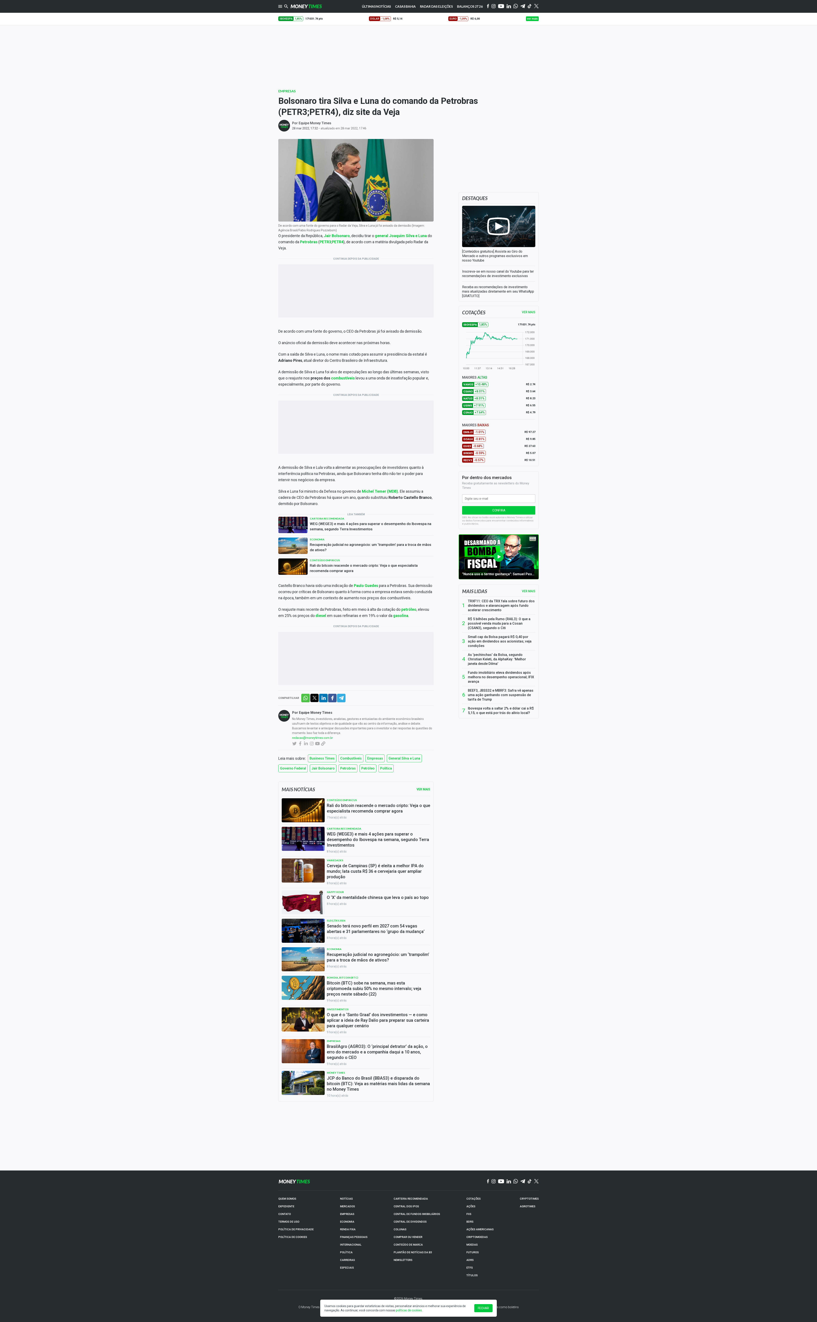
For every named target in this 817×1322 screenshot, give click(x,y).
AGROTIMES (527, 1206)
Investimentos (338, 1009)
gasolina (400, 615)
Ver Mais (423, 789)
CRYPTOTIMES (529, 1198)
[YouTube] (501, 6)
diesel (321, 615)
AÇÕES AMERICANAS (480, 1229)
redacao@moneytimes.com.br (312, 738)
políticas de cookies (409, 1310)
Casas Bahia (405, 6)
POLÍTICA (346, 1252)
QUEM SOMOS (287, 1198)
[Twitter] (536, 6)
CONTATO (284, 1214)
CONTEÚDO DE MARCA (408, 1244)
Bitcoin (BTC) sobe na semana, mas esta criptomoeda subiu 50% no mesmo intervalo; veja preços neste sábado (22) (374, 988)
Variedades (335, 860)
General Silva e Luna (404, 758)
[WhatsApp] (515, 6)
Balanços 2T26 (470, 6)
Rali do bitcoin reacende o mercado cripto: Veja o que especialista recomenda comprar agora (364, 568)
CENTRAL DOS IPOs (406, 1206)
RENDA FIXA (348, 1229)
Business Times (322, 758)
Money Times (336, 1072)
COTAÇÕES (473, 1198)
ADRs (470, 1260)
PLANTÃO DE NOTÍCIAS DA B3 (413, 1252)
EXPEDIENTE (286, 1206)
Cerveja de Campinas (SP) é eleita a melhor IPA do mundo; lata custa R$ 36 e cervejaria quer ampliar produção (375, 871)
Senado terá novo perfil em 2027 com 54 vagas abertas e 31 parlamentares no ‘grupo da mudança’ (375, 928)
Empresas (287, 91)
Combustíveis (351, 758)
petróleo (408, 609)
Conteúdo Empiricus (325, 560)
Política (386, 768)
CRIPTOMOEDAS (477, 1237)
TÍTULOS (472, 1275)
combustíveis (343, 378)
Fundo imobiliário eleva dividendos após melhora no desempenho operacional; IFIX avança (501, 677)
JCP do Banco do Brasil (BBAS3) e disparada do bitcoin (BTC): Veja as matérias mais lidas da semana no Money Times (378, 1084)
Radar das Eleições (436, 6)
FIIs (468, 1214)
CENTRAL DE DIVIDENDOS (410, 1221)
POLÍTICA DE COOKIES (292, 1237)
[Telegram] (522, 6)
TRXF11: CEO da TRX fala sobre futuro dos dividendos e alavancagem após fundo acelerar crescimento (501, 605)
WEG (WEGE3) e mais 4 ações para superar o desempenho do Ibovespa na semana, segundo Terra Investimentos (370, 526)
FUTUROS (472, 1252)
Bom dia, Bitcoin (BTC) (342, 977)
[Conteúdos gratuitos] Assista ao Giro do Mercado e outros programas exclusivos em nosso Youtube (495, 255)
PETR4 (337, 242)
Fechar (483, 1308)
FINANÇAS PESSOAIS (353, 1237)
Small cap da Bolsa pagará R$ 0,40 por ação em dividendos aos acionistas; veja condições (499, 641)
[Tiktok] (530, 6)
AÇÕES (470, 1206)
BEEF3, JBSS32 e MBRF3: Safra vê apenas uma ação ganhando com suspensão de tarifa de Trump (500, 694)
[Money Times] (306, 6)
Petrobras (348, 768)
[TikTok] (530, 1181)
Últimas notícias (376, 6)
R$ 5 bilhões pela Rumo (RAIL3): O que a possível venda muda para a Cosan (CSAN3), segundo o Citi (499, 623)
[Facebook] (488, 6)
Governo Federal (293, 768)
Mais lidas (474, 591)
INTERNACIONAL (350, 1244)
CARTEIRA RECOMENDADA (411, 1198)
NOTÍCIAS (346, 1198)
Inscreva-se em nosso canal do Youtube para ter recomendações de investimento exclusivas (498, 273)
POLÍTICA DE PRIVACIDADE (296, 1229)
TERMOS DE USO (288, 1221)
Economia (317, 539)
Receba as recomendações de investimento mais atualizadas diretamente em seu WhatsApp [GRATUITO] (498, 291)
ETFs (469, 1267)
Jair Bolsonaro (323, 768)
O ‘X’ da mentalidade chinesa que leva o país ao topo (378, 897)
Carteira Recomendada (327, 518)
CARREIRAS (347, 1260)
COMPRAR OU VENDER (408, 1237)
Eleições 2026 (336, 920)
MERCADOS (347, 1206)
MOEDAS (472, 1244)
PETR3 (325, 242)
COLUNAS (400, 1229)
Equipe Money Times (315, 123)
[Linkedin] (509, 6)
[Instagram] (493, 6)
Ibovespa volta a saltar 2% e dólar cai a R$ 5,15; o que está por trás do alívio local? (501, 710)
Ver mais (528, 591)
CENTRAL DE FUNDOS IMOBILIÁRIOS (417, 1214)
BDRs (469, 1221)
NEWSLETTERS (403, 1260)
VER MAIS (528, 312)
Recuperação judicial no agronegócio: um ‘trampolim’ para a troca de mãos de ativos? (370, 547)
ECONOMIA (347, 1221)
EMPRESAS (347, 1214)
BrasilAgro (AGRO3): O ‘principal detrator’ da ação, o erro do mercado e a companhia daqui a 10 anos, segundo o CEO (377, 1052)
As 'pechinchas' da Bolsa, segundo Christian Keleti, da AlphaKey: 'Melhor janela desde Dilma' (497, 659)
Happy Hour (335, 892)
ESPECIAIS (347, 1267)
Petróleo (368, 768)
